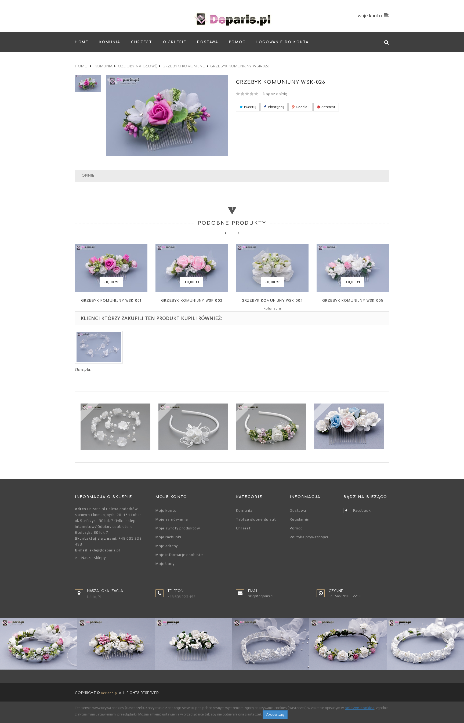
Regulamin (300, 519)
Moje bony (165, 563)
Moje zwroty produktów (177, 528)
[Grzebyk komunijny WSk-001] (111, 268)
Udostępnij (275, 107)
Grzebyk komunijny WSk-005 (353, 301)
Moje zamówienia (171, 519)
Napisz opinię (275, 94)
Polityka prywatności (309, 537)
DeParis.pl (109, 693)
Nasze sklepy (93, 557)
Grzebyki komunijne (183, 66)
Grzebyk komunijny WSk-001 (111, 301)
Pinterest (327, 107)
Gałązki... (83, 370)
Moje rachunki (168, 537)
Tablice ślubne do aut (256, 519)
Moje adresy (166, 546)
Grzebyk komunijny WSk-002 (191, 301)
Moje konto (165, 510)
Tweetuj (249, 107)
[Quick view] (111, 282)
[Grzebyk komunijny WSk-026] (88, 83)
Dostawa (298, 510)
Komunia (104, 66)
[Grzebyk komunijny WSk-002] (191, 268)
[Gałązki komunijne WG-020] (99, 347)
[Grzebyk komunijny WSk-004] (272, 268)
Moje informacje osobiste (179, 555)
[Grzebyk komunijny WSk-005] (353, 268)
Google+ (302, 107)
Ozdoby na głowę (137, 66)
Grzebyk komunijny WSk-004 (272, 301)
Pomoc (296, 528)
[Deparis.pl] (232, 19)
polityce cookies (359, 708)
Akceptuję (275, 715)
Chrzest (243, 528)
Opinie (88, 175)
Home (81, 66)
